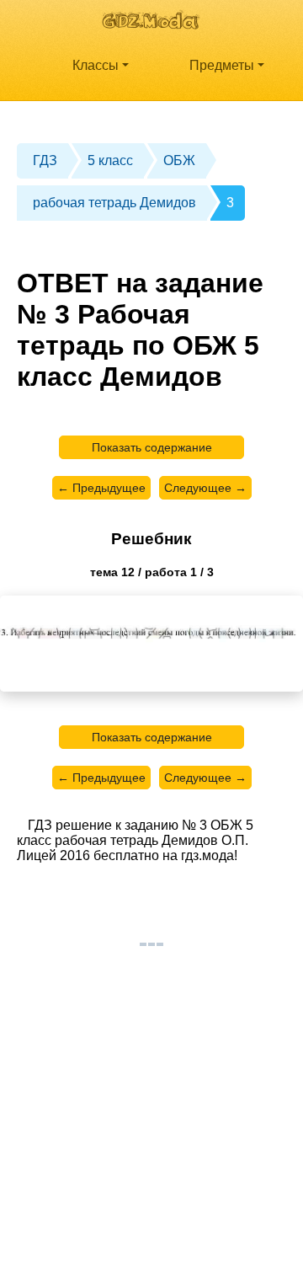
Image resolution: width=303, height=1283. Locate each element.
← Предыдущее (101, 487)
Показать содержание (152, 447)
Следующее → (205, 487)
